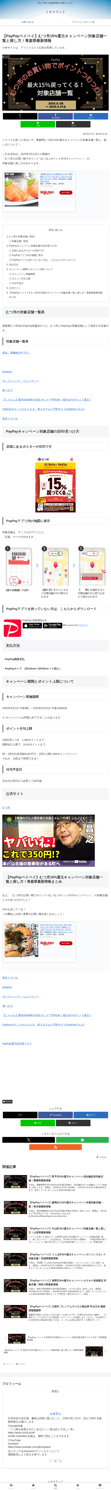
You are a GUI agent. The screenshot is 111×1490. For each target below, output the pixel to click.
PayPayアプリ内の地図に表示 (27, 255)
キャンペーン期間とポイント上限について (31, 269)
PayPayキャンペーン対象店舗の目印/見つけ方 (33, 245)
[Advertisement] (55, 1071)
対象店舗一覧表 (20, 241)
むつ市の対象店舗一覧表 (21, 236)
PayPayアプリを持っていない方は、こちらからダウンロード (43, 260)
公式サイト (15, 288)
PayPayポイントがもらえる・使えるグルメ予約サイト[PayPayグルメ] (43, 409)
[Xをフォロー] (28, 1140)
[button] (73, 124)
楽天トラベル (10, 418)
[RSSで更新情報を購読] (55, 1147)
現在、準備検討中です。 (16, 352)
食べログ (7, 390)
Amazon (7, 371)
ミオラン (55, 1413)
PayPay (8, 1102)
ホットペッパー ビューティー (20, 381)
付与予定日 (17, 283)
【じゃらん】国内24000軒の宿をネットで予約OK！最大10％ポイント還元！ (47, 399)
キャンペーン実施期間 (23, 274)
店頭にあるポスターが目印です (28, 250)
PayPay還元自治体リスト (17, 1043)
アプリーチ (82, 625)
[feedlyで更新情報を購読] (82, 1140)
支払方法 (13, 264)
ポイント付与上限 (21, 278)
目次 (51, 229)
